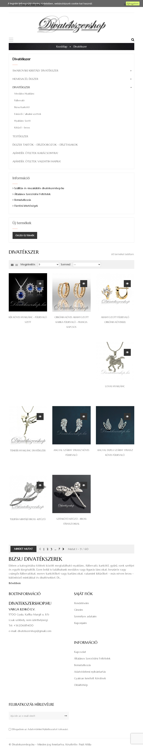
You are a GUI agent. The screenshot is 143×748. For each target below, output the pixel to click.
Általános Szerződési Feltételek (32, 194)
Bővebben (15, 583)
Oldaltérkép (81, 685)
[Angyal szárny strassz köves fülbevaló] (71, 425)
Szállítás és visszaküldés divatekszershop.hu (39, 188)
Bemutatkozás (22, 199)
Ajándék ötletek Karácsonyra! (35, 153)
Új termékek (21, 223)
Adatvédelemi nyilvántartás (90, 671)
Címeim (78, 609)
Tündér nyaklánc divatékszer (28, 450)
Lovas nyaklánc (115, 386)
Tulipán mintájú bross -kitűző (28, 519)
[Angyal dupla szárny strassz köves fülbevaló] (115, 425)
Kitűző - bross (22, 127)
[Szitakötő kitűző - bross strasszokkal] (71, 493)
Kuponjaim (80, 623)
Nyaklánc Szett (22, 120)
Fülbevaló (19, 100)
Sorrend (65, 264)
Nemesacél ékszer (25, 79)
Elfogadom (133, 3)
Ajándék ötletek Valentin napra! (37, 161)
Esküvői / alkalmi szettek (27, 114)
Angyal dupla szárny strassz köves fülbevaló (115, 453)
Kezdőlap (61, 46)
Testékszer (20, 136)
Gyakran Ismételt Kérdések (90, 678)
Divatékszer (21, 87)
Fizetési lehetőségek (26, 205)
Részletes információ (104, 3)
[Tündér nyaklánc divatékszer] (28, 425)
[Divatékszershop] (71, 24)
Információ (21, 178)
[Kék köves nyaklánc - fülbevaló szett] (28, 292)
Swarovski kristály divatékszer (35, 70)
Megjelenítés (27, 264)
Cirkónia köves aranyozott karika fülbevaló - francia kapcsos (71, 322)
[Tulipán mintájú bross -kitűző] (28, 493)
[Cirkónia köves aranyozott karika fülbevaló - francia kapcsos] (71, 292)
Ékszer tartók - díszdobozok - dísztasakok (45, 144)
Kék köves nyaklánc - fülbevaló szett (28, 320)
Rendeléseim (81, 603)
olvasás (63, 729)
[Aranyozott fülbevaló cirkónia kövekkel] (115, 292)
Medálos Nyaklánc (24, 93)
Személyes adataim (85, 616)
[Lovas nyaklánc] (115, 360)
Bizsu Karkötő (22, 107)
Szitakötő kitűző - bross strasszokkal (71, 521)
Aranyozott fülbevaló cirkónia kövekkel (115, 320)
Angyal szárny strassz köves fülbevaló (71, 453)
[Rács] (12, 264)
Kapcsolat (80, 652)
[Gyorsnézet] (40, 283)
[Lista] (16, 264)
